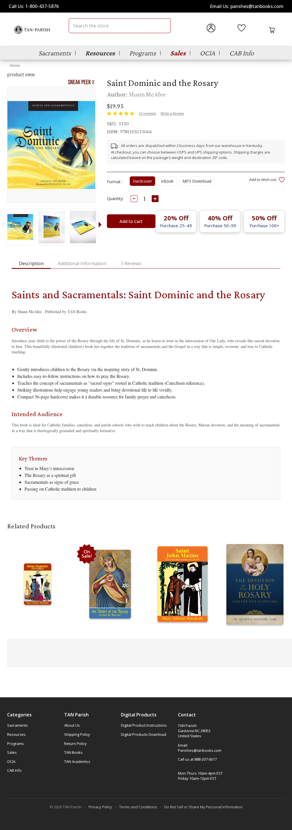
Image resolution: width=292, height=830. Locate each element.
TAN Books (73, 752)
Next (100, 224)
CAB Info (241, 53)
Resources (100, 53)
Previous (2, 224)
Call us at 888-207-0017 (197, 759)
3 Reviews (131, 263)
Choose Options (38, 590)
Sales (178, 53)
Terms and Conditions (138, 806)
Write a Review (172, 113)
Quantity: (115, 198)
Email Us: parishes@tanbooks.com (246, 6)
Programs (142, 53)
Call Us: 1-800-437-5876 (34, 6)
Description (31, 263)
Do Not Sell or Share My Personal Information (203, 806)
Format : (115, 181)
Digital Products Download (143, 734)
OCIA (207, 53)
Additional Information (82, 263)
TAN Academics (77, 761)
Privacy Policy (100, 806)
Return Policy (75, 743)
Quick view (37, 578)
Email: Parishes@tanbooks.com (199, 748)
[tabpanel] (20, 227)
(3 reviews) (147, 113)
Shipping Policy (77, 734)
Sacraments (54, 53)
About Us (72, 725)
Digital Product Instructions (144, 725)
